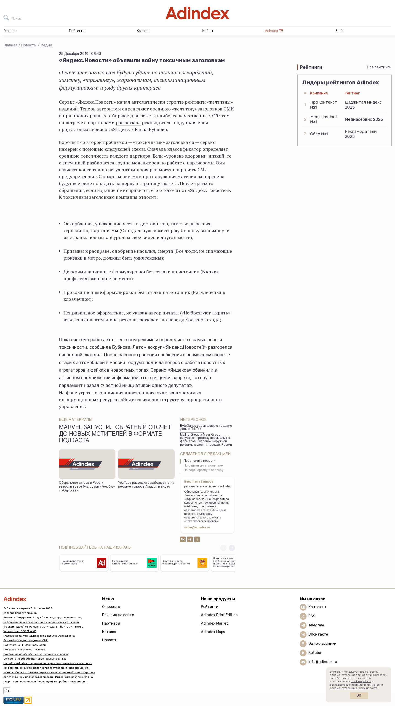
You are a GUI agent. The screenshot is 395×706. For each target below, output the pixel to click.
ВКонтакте (318, 634)
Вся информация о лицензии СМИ (25, 640)
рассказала (128, 122)
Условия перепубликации (20, 613)
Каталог (109, 632)
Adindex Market (214, 623)
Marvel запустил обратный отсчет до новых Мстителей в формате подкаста (115, 434)
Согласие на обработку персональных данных (34, 658)
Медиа (46, 45)
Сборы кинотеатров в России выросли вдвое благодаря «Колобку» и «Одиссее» (87, 486)
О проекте (111, 606)
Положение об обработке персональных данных (35, 654)
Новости (29, 45)
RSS (311, 616)
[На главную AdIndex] (197, 13)
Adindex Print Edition (219, 615)
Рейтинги (209, 606)
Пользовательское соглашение (24, 649)
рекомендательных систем (348, 688)
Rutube (314, 652)
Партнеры (111, 623)
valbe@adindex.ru (197, 527)
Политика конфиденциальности (24, 645)
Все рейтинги (379, 67)
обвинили (203, 370)
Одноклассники (322, 643)
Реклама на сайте (118, 615)
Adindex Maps (213, 632)
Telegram (316, 625)
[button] (232, 548)
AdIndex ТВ (274, 31)
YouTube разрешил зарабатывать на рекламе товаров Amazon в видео (146, 485)
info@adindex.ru (322, 662)
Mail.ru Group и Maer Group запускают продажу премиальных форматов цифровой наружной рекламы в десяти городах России (206, 440)
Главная (10, 45)
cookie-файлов (361, 681)
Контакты (317, 607)
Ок (358, 695)
